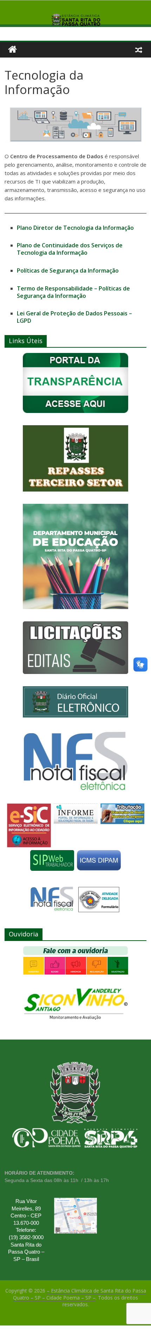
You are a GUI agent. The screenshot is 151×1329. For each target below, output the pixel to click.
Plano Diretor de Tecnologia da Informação (75, 228)
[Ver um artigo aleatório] (138, 49)
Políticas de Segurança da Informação (68, 270)
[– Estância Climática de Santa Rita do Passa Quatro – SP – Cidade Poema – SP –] (12, 49)
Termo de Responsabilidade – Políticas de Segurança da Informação (73, 292)
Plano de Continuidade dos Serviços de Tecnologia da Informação (70, 248)
